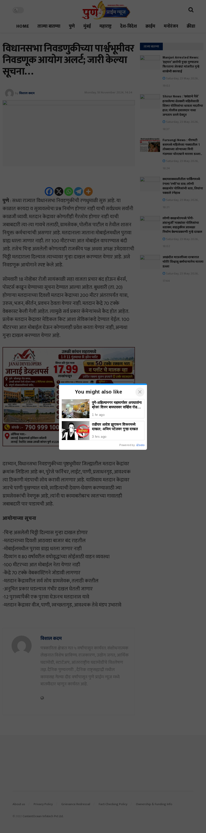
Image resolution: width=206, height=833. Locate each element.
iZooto (140, 445)
